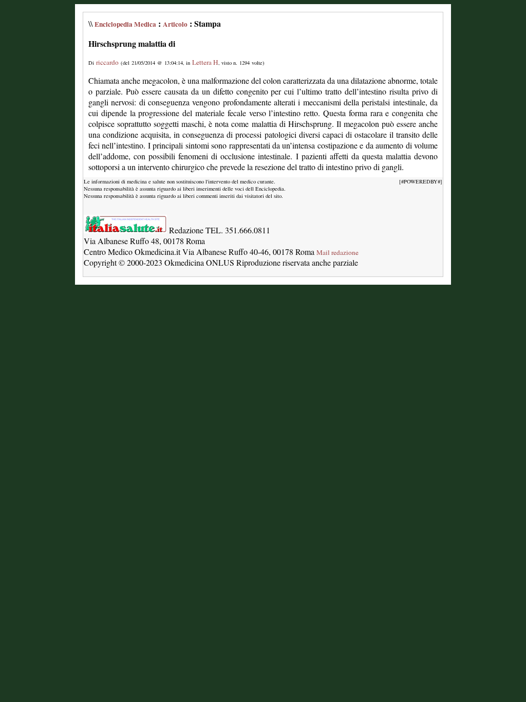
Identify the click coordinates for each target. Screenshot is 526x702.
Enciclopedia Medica (125, 24)
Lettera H (205, 62)
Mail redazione (337, 252)
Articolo (175, 24)
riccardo (107, 62)
